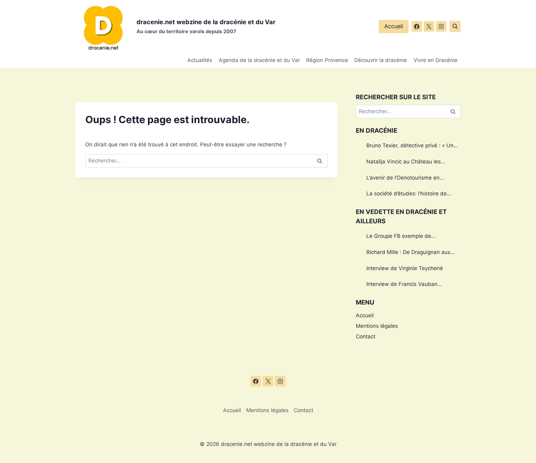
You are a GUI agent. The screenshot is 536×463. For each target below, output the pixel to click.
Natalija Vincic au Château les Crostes (403, 162)
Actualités (199, 60)
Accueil (393, 26)
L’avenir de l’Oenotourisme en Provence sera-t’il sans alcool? (404, 179)
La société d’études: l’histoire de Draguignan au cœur (406, 194)
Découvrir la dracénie (380, 60)
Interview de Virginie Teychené (404, 268)
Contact (365, 336)
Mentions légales (377, 326)
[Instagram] (441, 26)
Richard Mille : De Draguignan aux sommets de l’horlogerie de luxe (408, 253)
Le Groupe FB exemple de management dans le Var (398, 237)
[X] (429, 26)
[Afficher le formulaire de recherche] (455, 26)
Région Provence (327, 60)
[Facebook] (417, 26)
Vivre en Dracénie (435, 60)
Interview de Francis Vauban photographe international (401, 285)
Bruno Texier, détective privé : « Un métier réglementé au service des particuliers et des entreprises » (409, 146)
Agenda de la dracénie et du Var (259, 60)
